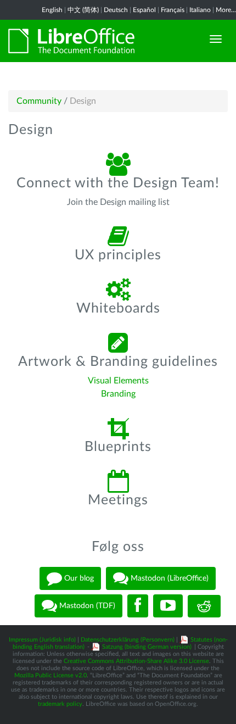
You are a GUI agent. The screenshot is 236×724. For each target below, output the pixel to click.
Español (144, 10)
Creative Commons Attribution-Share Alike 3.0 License (136, 661)
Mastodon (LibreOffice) (168, 578)
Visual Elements (118, 380)
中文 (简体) (83, 10)
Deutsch (116, 10)
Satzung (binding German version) (147, 647)
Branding (118, 393)
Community (38, 101)
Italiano (200, 10)
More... (226, 10)
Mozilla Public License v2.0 (50, 675)
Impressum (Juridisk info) (42, 640)
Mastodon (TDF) (86, 606)
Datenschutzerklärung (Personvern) (128, 640)
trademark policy (60, 704)
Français (172, 10)
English (52, 10)
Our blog (78, 578)
